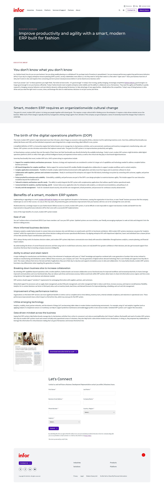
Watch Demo (144, 10)
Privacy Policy (87, 436)
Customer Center (146, 6)
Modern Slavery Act (91, 476)
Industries (30, 10)
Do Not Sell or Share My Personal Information (113, 476)
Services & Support (59, 10)
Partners (71, 10)
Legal (82, 476)
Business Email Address (55, 399)
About (78, 10)
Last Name (86, 389)
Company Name (88, 399)
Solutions (76, 466)
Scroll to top (143, 455)
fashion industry (130, 83)
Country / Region (88, 409)
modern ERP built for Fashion (48, 199)
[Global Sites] (123, 10)
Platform (47, 10)
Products (39, 10)
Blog (136, 6)
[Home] (19, 10)
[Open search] (119, 10)
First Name (52, 389)
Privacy (75, 476)
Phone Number (53, 409)
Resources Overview (28, 29)
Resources (129, 6)
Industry (51, 418)
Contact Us (131, 10)
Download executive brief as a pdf (62, 352)
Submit (52, 428)
